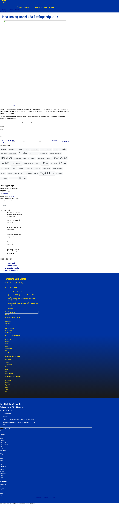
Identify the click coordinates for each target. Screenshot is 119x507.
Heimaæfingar (17, 158)
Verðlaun (28, 173)
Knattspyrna (60, 158)
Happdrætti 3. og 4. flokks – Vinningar (13, 250)
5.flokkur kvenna (34, 149)
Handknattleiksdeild (11, 268)
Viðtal (36, 173)
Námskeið (22, 168)
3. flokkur (12, 149)
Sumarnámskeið (57, 168)
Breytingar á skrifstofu (14, 227)
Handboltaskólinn (55, 153)
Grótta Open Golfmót (13, 220)
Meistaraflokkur (28, 163)
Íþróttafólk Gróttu (13, 178)
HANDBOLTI (38, 7)
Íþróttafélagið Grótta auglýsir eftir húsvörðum (14, 213)
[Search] (37, 312)
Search (7, 312)
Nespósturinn (11, 242)
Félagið (19, 7)
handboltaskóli (43, 153)
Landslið (5, 163)
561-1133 (11, 196)
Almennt (55, 149)
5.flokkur (27, 149)
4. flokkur (20, 149)
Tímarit (3, 173)
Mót (14, 168)
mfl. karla (37, 163)
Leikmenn (16, 163)
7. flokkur (43, 149)
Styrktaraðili (46, 168)
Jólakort (49, 158)
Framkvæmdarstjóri (33, 153)
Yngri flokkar (47, 173)
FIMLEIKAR (27, 7)
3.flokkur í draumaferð (14, 234)
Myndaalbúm (5, 168)
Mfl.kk (45, 163)
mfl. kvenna (54, 163)
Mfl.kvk (62, 163)
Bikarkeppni (4, 153)
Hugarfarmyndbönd (29, 158)
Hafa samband (4, 193)
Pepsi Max (30, 168)
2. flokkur (3, 149)
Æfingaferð (59, 173)
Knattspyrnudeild (11, 271)
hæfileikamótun (41, 158)
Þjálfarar (22, 178)
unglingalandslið (18, 173)
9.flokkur (49, 149)
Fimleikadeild (12, 266)
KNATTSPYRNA (49, 7)
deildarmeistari (12, 153)
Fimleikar (23, 153)
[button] (34, 126)
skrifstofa (37, 168)
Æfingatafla (4, 178)
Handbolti (6, 158)
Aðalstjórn (63, 149)
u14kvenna (10, 173)
